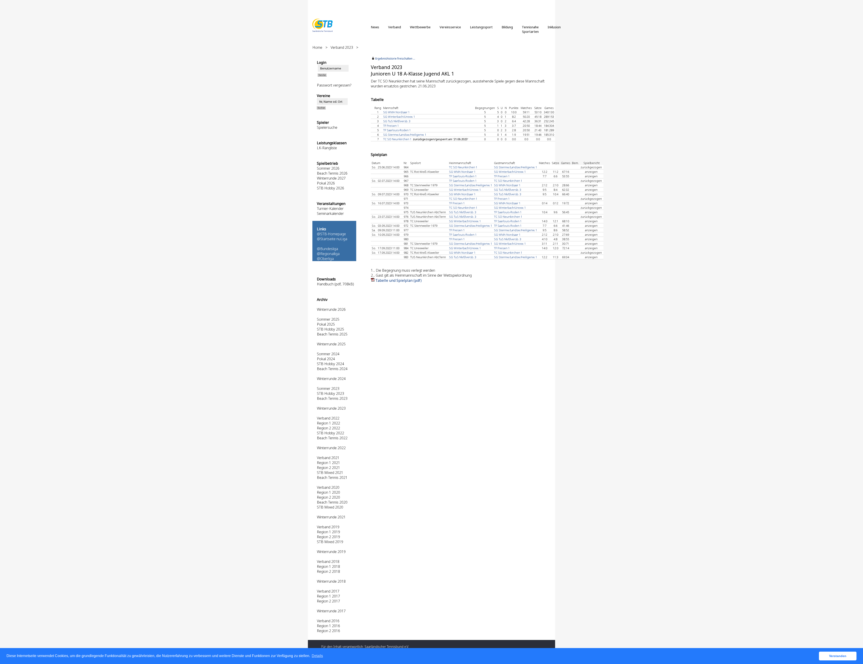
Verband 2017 (328, 591)
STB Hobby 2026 (330, 188)
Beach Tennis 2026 (332, 173)
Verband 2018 (328, 561)
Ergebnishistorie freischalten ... (395, 58)
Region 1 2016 (328, 625)
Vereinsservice (450, 27)
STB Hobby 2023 (330, 393)
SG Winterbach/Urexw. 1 (399, 117)
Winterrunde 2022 (331, 447)
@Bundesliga (327, 248)
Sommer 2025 (328, 319)
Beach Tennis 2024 (332, 368)
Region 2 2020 (328, 497)
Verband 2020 (328, 487)
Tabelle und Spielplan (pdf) (398, 280)
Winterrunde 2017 (331, 610)
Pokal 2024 (326, 358)
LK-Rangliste (327, 147)
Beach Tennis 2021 (332, 477)
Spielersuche (327, 127)
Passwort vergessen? (334, 85)
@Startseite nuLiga (332, 238)
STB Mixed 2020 (330, 507)
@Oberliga (325, 258)
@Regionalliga (328, 253)
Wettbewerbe (420, 27)
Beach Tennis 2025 (332, 334)
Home (317, 47)
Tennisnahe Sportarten (530, 29)
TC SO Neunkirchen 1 (397, 139)
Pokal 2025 (326, 324)
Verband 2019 (328, 526)
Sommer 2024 (328, 353)
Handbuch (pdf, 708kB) (335, 284)
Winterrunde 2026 (331, 309)
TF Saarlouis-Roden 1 (397, 130)
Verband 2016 (328, 620)
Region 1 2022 (328, 423)
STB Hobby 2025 (330, 329)
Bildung (507, 27)
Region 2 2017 (328, 601)
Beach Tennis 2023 (332, 398)
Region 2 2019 (328, 536)
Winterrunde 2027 (331, 178)
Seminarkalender (330, 213)
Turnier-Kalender (330, 208)
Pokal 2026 (326, 183)
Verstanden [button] (837, 656)
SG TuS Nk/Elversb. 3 (396, 121)
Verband (394, 27)
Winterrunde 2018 (331, 581)
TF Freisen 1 (391, 126)
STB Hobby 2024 (330, 363)
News (375, 27)
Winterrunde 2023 (331, 408)
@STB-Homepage (331, 233)
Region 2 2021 (328, 467)
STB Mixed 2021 (330, 472)
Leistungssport (481, 27)
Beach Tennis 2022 (332, 437)
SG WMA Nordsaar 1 (396, 112)
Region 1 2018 (328, 566)
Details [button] (317, 656)
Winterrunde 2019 (331, 551)
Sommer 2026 (328, 168)
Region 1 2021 (328, 462)
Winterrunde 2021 (331, 517)
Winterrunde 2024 (331, 378)
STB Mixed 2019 (330, 541)
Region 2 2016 (328, 630)
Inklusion (554, 27)
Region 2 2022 (328, 428)
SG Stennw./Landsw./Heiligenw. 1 (404, 135)
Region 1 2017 (328, 596)
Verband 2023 (342, 47)
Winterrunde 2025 (331, 344)
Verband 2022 (328, 418)
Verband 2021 (328, 457)
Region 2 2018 (328, 571)
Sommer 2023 (328, 388)
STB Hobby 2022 (330, 433)
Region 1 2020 (328, 492)
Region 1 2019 (328, 531)
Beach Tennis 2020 (332, 502)
